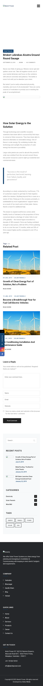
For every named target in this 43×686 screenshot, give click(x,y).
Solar (10, 525)
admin (21, 62)
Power (29, 520)
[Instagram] (2, 349)
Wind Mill (9, 504)
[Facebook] (2, 354)
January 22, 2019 (21, 481)
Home (7, 614)
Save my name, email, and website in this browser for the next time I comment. (23, 412)
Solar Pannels (8, 51)
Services (8, 622)
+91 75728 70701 (11, 661)
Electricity (9, 496)
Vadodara (8, 580)
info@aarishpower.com (13, 666)
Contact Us (9, 633)
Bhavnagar (8, 584)
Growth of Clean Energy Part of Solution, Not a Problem (18, 283)
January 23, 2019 (21, 472)
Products (8, 625)
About (7, 618)
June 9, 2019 (20, 462)
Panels (20, 520)
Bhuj (6, 592)
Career (7, 629)
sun (9, 244)
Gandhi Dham (9, 588)
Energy (10, 520)
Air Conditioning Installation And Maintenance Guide (19, 344)
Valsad (7, 596)
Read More (7, 289)
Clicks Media (26, 682)
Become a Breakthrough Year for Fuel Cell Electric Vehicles (19, 301)
